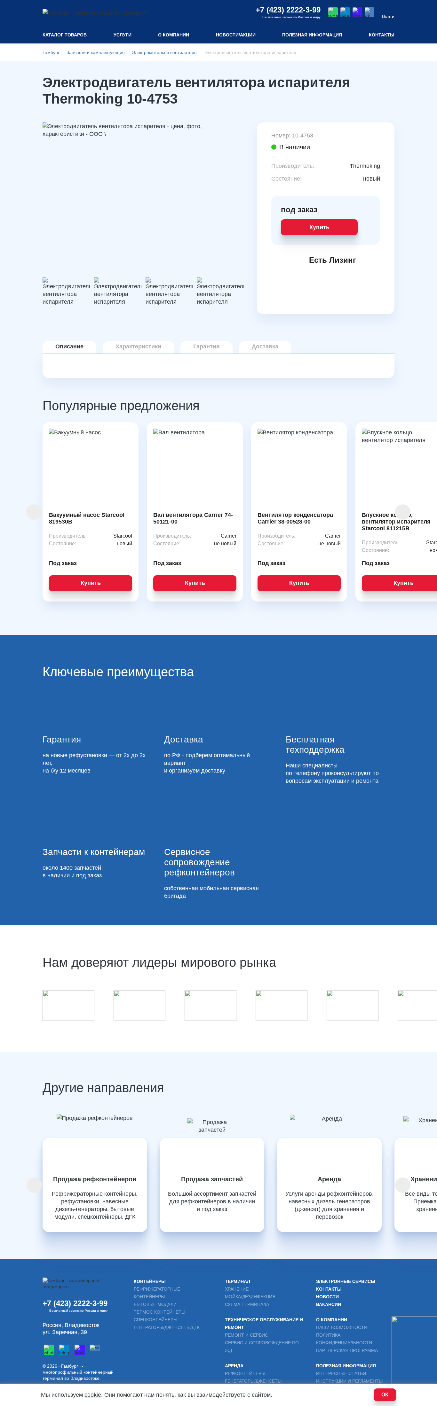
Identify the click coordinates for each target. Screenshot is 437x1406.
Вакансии (328, 1304)
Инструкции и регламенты (349, 1381)
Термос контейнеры (159, 1312)
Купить (319, 227)
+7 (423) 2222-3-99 (288, 9)
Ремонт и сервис (246, 1335)
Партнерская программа (347, 1350)
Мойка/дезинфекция (250, 1296)
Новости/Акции (236, 34)
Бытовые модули (155, 1304)
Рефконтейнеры (245, 1373)
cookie (92, 1395)
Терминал (237, 1281)
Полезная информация (346, 1365)
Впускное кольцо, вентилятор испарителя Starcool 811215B (396, 522)
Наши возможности (341, 1327)
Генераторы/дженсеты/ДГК (167, 1327)
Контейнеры (150, 1281)
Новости (327, 1296)
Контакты (381, 34)
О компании (173, 34)
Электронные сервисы (345, 1281)
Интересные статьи (341, 1373)
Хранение (237, 1289)
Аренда (234, 1365)
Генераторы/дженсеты (253, 1381)
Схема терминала (247, 1304)
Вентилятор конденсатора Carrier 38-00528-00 (295, 518)
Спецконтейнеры (155, 1319)
